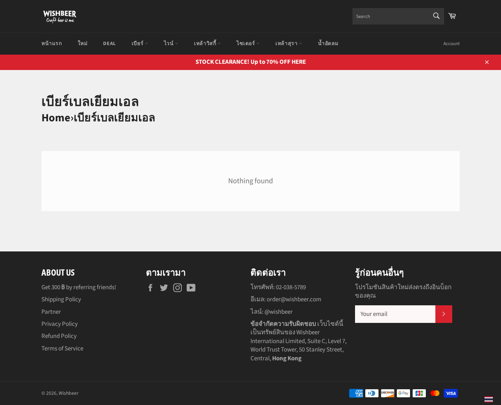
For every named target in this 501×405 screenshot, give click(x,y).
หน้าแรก (51, 43)
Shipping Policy (61, 299)
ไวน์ (169, 43)
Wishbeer (68, 393)
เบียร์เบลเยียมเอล (114, 118)
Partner (51, 312)
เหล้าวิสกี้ (205, 43)
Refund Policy (59, 336)
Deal (109, 43)
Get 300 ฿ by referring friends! (78, 287)
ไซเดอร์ (246, 43)
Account (451, 43)
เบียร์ (138, 43)
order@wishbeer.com (294, 299)
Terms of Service (62, 348)
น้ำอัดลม (328, 43)
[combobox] (398, 16)
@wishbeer (278, 312)
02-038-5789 (291, 287)
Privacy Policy (59, 324)
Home (55, 118)
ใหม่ (83, 43)
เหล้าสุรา (287, 43)
